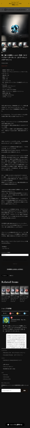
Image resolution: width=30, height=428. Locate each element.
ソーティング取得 (6, 252)
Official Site (6, 379)
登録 (25, 390)
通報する (11, 275)
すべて (4, 313)
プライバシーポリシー (8, 366)
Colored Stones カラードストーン (13, 355)
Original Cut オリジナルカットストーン (14, 353)
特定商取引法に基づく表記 (9, 369)
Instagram (6, 377)
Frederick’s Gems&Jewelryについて (12, 360)
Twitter (5, 375)
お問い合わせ (6, 364)
